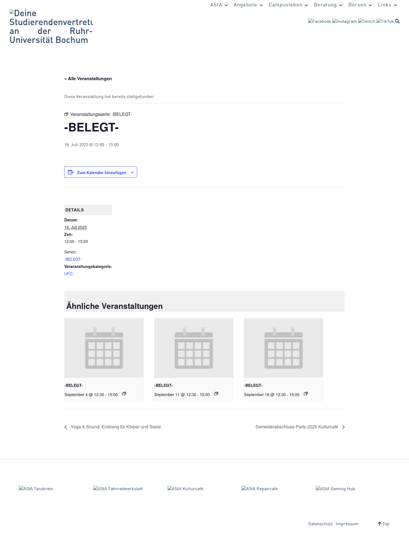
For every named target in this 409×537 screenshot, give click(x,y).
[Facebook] (319, 21)
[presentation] (104, 348)
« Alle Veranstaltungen (88, 78)
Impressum (347, 524)
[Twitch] (366, 21)
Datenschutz (320, 524)
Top (385, 524)
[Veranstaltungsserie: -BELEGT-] (124, 393)
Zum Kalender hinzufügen (101, 172)
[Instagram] (344, 21)
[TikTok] (385, 21)
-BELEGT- (73, 259)
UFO (68, 273)
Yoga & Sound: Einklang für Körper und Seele (115, 426)
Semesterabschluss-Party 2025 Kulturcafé (297, 426)
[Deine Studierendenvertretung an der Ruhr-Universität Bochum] (51, 27)
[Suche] (397, 21)
